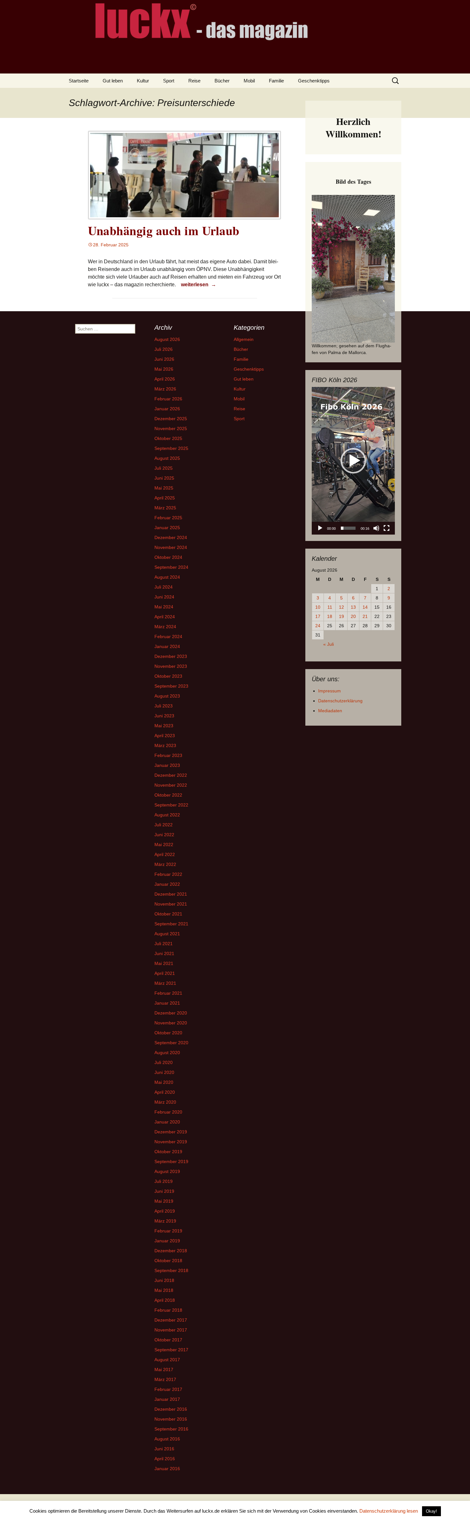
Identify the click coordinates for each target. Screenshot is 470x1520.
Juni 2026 (164, 359)
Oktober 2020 (168, 1032)
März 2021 (165, 983)
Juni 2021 (164, 953)
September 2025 (171, 448)
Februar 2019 (168, 1230)
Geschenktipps (314, 80)
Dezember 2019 (170, 1131)
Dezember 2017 (170, 1320)
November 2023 (170, 666)
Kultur (143, 80)
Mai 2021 (163, 963)
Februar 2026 (168, 398)
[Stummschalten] (376, 528)
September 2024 (171, 567)
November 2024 (170, 547)
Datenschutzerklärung (340, 700)
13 (353, 607)
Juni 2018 (164, 1280)
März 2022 (165, 864)
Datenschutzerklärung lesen (388, 1511)
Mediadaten (330, 710)
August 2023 (167, 695)
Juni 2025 (164, 478)
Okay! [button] (431, 1511)
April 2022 (164, 854)
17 (317, 616)
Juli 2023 (163, 705)
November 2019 (170, 1141)
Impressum (329, 690)
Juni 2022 (164, 834)
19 (341, 616)
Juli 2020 (163, 1062)
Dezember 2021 (170, 894)
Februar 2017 (168, 1389)
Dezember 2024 (170, 537)
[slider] (348, 528)
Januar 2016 (167, 1468)
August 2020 (167, 1052)
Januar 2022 (167, 884)
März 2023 (165, 745)
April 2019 (164, 1211)
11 (329, 607)
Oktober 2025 (168, 438)
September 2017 (171, 1349)
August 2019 (167, 1171)
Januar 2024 (167, 646)
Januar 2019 (167, 1240)
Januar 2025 (167, 527)
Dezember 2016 (170, 1409)
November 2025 (170, 428)
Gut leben (113, 80)
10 (317, 607)
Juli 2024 (163, 587)
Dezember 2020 (170, 1012)
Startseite (79, 80)
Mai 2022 (163, 844)
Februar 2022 (168, 874)
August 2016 (167, 1438)
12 (341, 607)
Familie (276, 80)
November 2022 (170, 785)
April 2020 (164, 1092)
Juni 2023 (164, 715)
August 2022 (167, 814)
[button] (353, 461)
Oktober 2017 (168, 1339)
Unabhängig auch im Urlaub (163, 230)
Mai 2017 (163, 1369)
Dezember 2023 (170, 656)
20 (353, 616)
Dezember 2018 (170, 1250)
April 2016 (164, 1458)
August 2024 (167, 577)
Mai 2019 (163, 1201)
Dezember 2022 (170, 775)
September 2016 (171, 1428)
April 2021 (164, 973)
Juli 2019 (163, 1181)
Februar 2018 (168, 1310)
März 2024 (165, 626)
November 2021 (170, 904)
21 (365, 616)
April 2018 (164, 1300)
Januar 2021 (167, 1003)
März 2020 (165, 1102)
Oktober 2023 (168, 676)
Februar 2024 (168, 636)
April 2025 (164, 497)
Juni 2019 (164, 1191)
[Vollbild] (386, 528)
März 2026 (165, 388)
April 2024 (164, 616)
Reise (194, 80)
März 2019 (165, 1220)
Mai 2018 (163, 1290)
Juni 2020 (164, 1072)
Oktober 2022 (168, 795)
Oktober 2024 (168, 557)
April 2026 (164, 379)
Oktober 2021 (168, 913)
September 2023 (171, 686)
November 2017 (170, 1329)
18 (329, 616)
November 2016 (170, 1419)
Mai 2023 (163, 725)
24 (317, 625)
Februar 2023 (168, 755)
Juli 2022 (163, 824)
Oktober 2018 (168, 1260)
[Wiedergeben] (320, 528)
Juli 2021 (163, 943)
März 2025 (165, 507)
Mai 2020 (163, 1082)
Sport (168, 80)
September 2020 (171, 1042)
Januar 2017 (167, 1399)
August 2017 (167, 1359)
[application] (353, 461)
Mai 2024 (163, 606)
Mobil (249, 80)
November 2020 (170, 1022)
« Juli (328, 644)
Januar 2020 (167, 1121)
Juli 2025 (163, 468)
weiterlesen (199, 284)
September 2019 (171, 1161)
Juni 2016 (164, 1448)
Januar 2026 (167, 408)
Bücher (222, 80)
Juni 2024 (164, 596)
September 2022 (171, 804)
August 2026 (167, 339)
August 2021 (167, 933)
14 (365, 607)
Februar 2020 (168, 1112)
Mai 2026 (163, 369)
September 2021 (171, 923)
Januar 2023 (167, 765)
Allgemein (244, 339)
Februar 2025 (168, 517)
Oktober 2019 (168, 1151)
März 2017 (165, 1379)
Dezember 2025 (170, 418)
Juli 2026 (163, 349)
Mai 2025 (163, 487)
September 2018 (171, 1270)
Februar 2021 (168, 993)
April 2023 (164, 735)
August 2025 (167, 458)
